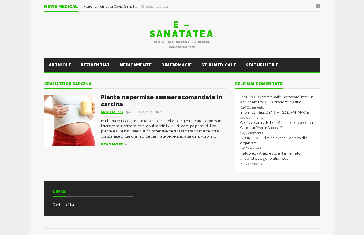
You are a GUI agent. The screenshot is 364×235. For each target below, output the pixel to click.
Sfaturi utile (262, 65)
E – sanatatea (182, 29)
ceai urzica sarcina (68, 84)
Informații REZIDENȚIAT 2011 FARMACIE (274, 112)
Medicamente (135, 65)
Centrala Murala (66, 205)
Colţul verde (112, 112)
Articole (60, 65)
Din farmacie (176, 65)
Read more (112, 144)
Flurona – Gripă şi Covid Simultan (111, 6)
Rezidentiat (95, 65)
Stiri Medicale (218, 65)
